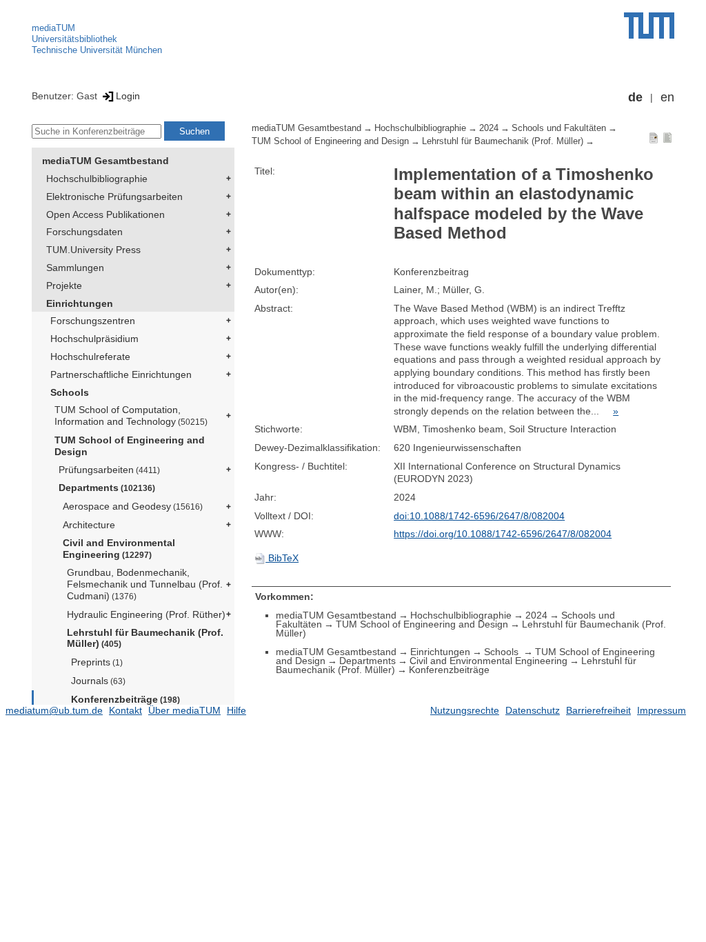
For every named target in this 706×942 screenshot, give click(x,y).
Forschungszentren (92, 320)
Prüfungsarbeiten (109, 469)
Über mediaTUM (184, 710)
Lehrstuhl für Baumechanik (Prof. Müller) (145, 638)
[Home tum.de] (649, 25)
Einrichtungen (79, 303)
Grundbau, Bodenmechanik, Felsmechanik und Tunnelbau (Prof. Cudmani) (145, 584)
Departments (107, 487)
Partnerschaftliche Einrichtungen (121, 374)
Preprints (97, 662)
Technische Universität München (97, 50)
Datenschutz (532, 710)
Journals (98, 680)
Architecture (89, 524)
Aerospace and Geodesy (133, 506)
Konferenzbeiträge (125, 699)
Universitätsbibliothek (74, 39)
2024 (488, 128)
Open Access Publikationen (105, 214)
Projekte (64, 285)
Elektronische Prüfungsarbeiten (114, 196)
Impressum (661, 710)
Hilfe (236, 710)
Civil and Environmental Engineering (119, 548)
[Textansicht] (667, 137)
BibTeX (282, 557)
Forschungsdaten (84, 231)
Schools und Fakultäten (559, 128)
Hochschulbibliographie (97, 178)
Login (128, 95)
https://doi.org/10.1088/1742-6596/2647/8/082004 (503, 533)
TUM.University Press (93, 249)
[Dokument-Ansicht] (653, 137)
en (667, 97)
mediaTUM (53, 28)
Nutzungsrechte (464, 710)
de (635, 97)
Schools (69, 392)
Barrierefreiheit (598, 710)
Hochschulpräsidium (94, 338)
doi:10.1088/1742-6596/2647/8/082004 (479, 515)
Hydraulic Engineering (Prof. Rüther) (146, 614)
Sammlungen (75, 267)
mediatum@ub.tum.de (54, 710)
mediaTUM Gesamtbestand (105, 160)
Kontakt (125, 710)
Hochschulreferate (90, 356)
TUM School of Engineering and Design (129, 445)
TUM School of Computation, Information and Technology (131, 415)
